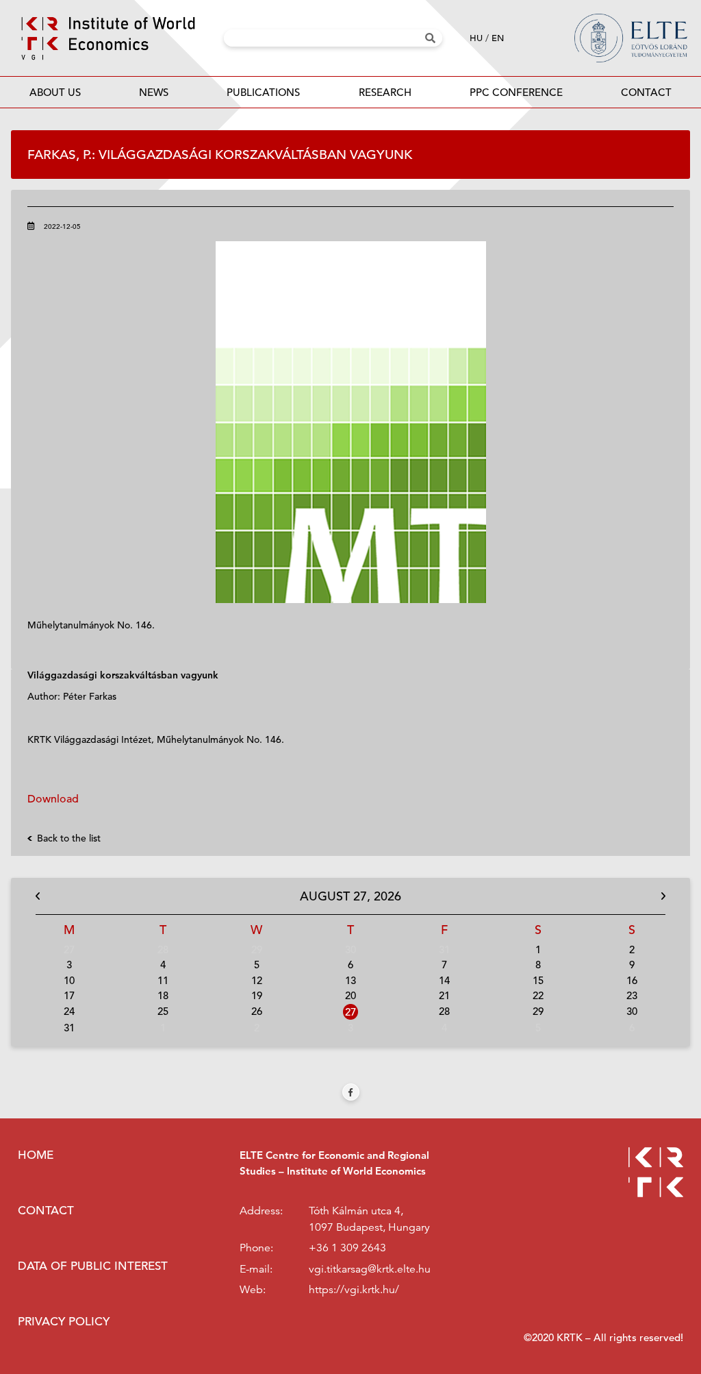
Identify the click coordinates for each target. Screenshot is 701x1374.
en (498, 38)
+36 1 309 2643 (347, 1248)
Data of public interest (93, 1266)
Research (385, 92)
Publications (263, 92)
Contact (646, 92)
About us (55, 92)
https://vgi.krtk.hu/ (354, 1290)
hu (476, 38)
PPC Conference (516, 92)
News (153, 92)
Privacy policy (64, 1321)
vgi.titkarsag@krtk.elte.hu (370, 1269)
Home (35, 1155)
